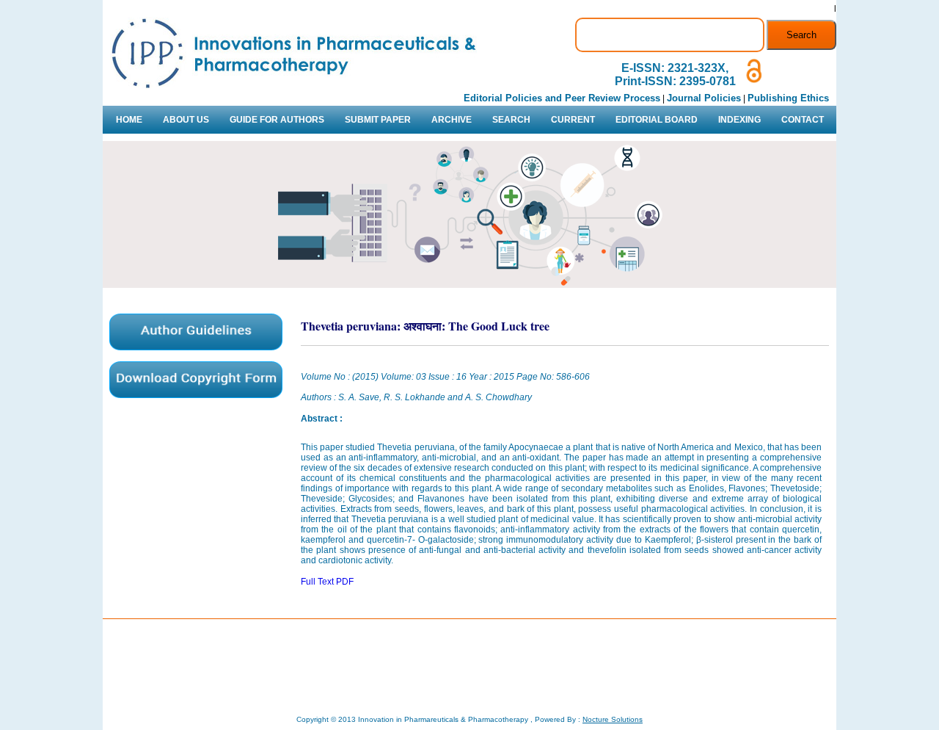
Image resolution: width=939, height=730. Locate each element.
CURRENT (573, 120)
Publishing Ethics (788, 98)
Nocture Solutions (612, 719)
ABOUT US (186, 120)
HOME (129, 120)
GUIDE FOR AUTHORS (277, 120)
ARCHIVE (451, 120)
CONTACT (802, 120)
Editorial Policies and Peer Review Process (562, 98)
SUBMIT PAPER (378, 120)
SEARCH (511, 120)
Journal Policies (704, 98)
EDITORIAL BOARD (656, 120)
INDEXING (739, 120)
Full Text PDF (327, 582)
